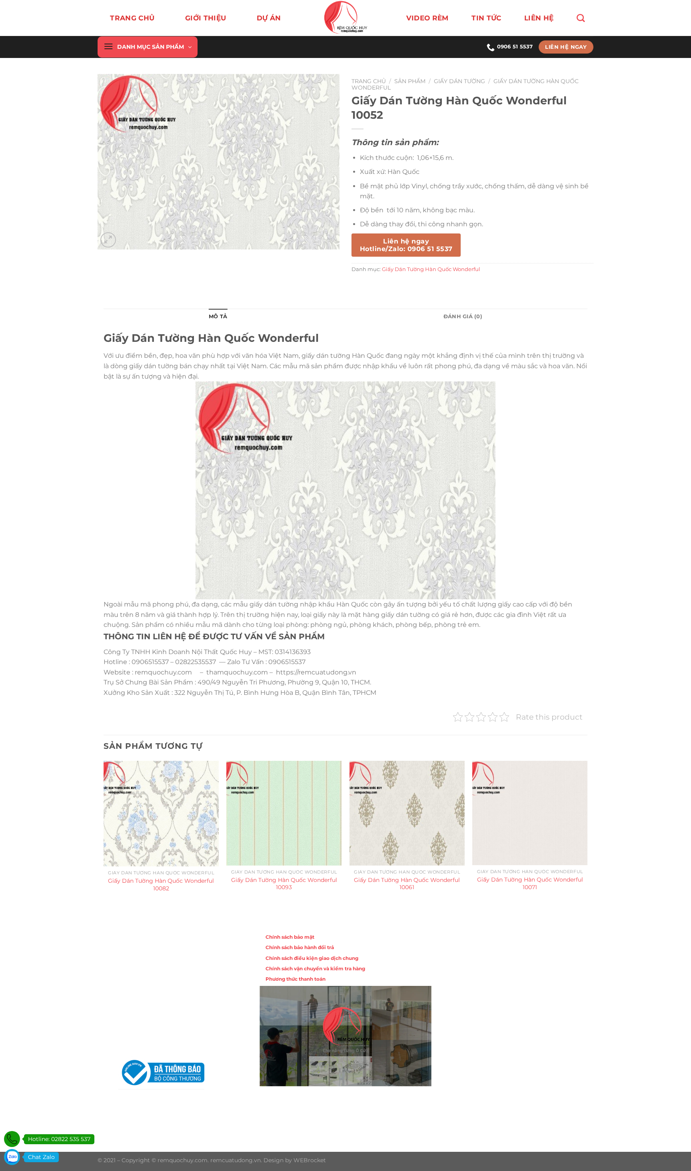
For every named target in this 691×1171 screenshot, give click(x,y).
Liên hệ (538, 18)
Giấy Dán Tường (459, 81)
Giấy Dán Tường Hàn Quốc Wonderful (431, 269)
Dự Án (269, 18)
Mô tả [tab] (218, 316)
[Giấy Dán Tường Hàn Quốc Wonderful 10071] (529, 813)
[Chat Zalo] (12, 1157)
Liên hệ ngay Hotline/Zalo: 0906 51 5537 (406, 245)
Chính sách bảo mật (290, 937)
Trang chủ (132, 18)
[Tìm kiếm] (581, 18)
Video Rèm (427, 18)
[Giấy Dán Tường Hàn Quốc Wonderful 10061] (407, 813)
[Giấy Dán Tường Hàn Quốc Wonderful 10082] (161, 813)
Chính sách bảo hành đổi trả (300, 947)
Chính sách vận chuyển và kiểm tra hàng (315, 969)
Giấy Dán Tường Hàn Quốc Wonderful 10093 (284, 883)
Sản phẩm (409, 81)
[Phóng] (108, 240)
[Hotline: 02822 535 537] (12, 1139)
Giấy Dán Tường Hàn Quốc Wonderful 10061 (407, 883)
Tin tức (486, 18)
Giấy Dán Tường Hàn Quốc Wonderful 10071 (530, 883)
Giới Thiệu (205, 18)
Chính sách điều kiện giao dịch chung (312, 958)
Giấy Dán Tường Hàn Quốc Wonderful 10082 (161, 884)
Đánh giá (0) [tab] (462, 316)
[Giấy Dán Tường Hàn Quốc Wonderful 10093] (284, 813)
